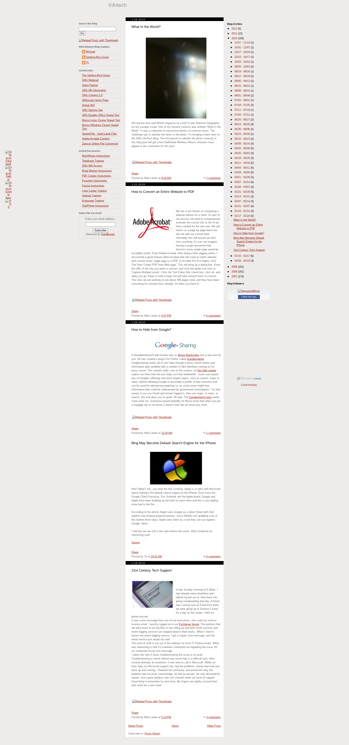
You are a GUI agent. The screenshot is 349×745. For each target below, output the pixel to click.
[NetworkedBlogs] (249, 291)
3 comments (213, 717)
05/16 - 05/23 (242, 138)
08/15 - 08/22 (242, 86)
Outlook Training (91, 195)
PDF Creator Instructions (96, 175)
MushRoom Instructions (96, 155)
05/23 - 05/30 (242, 134)
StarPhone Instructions (95, 205)
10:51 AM (156, 556)
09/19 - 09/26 (242, 71)
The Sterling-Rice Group (96, 75)
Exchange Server (189, 624)
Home (175, 726)
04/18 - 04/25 (242, 158)
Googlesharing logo (200, 397)
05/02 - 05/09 (242, 148)
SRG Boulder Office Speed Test (100, 115)
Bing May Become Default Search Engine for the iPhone (173, 443)
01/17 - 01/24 (242, 216)
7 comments (213, 178)
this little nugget (207, 370)
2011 (234, 33)
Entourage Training (93, 200)
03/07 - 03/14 (242, 182)
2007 (234, 276)
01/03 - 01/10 (242, 260)
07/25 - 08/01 (242, 100)
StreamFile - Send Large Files (99, 133)
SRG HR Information (94, 90)
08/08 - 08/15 (242, 90)
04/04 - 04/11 (242, 167)
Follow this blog (248, 297)
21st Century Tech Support (151, 570)
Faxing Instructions (93, 185)
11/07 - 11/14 (242, 42)
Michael (90, 51)
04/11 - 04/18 (242, 163)
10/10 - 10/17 (242, 57)
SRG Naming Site (92, 110)
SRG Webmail (90, 80)
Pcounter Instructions (94, 180)
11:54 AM (166, 433)
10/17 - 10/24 (242, 52)
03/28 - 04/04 (242, 172)
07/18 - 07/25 (242, 105)
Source (135, 542)
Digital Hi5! (88, 105)
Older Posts (214, 726)
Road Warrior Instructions (97, 170)
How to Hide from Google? (151, 330)
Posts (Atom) (152, 733)
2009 (234, 266)
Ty (87, 62)
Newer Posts (135, 726)
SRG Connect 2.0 (92, 95)
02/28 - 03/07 (242, 187)
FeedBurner (108, 234)
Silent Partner (90, 85)
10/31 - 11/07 (242, 47)
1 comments (213, 433)
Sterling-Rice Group (97, 57)
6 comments (213, 315)
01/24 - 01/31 (242, 211)
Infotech (117, 5)
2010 (234, 38)
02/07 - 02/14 (242, 201)
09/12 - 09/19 (242, 76)
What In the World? (146, 27)
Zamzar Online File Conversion (100, 143)
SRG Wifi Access (92, 165)
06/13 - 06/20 (242, 124)
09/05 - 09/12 (242, 81)
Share (134, 173)
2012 (234, 28)
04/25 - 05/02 (242, 153)
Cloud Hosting (249, 385)
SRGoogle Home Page (95, 100)
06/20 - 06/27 (242, 119)
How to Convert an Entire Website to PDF (162, 192)
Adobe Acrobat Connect (96, 138)
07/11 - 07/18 (242, 110)
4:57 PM (166, 315)
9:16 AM (166, 178)
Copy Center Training (94, 190)
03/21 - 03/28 (242, 177)
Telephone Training (93, 161)
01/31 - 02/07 (242, 206)
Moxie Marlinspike (188, 355)
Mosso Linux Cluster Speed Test (101, 120)
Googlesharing (195, 359)
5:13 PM (166, 717)
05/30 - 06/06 (242, 129)
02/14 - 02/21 (242, 196)
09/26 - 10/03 (242, 66)
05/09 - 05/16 (242, 143)
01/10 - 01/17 (242, 256)
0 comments (213, 556)
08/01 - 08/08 (242, 95)
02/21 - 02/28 (242, 191)
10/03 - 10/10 (242, 61)
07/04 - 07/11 (242, 114)
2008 (234, 271)
